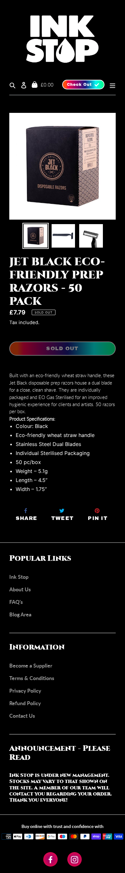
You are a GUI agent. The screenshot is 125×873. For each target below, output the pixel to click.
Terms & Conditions (31, 678)
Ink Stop (19, 576)
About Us (20, 589)
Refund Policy (25, 703)
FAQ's (16, 601)
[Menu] (110, 84)
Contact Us (22, 715)
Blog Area (20, 614)
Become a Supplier (30, 665)
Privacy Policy (25, 690)
